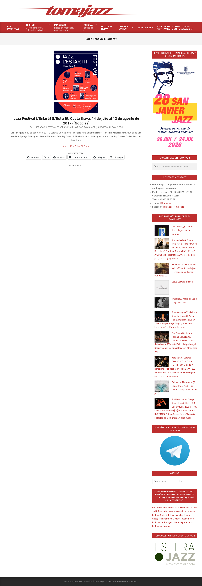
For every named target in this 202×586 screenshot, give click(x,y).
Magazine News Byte (108, 581)
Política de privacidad (73, 581)
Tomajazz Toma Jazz (173, 206)
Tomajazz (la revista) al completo (103, 127)
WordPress (133, 581)
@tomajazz (165, 203)
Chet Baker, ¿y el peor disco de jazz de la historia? (182, 230)
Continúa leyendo (76, 146)
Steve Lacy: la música (182, 281)
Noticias (78, 127)
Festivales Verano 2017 (60, 127)
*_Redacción (40, 127)
